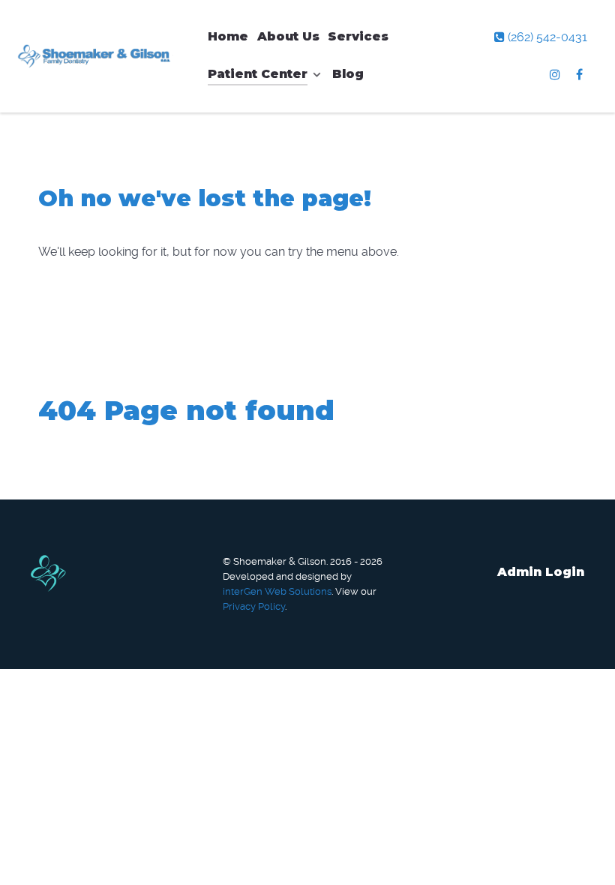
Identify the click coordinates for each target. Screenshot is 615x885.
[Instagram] (556, 74)
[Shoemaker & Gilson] (96, 56)
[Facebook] (579, 74)
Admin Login (540, 572)
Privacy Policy (254, 606)
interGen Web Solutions (277, 591)
